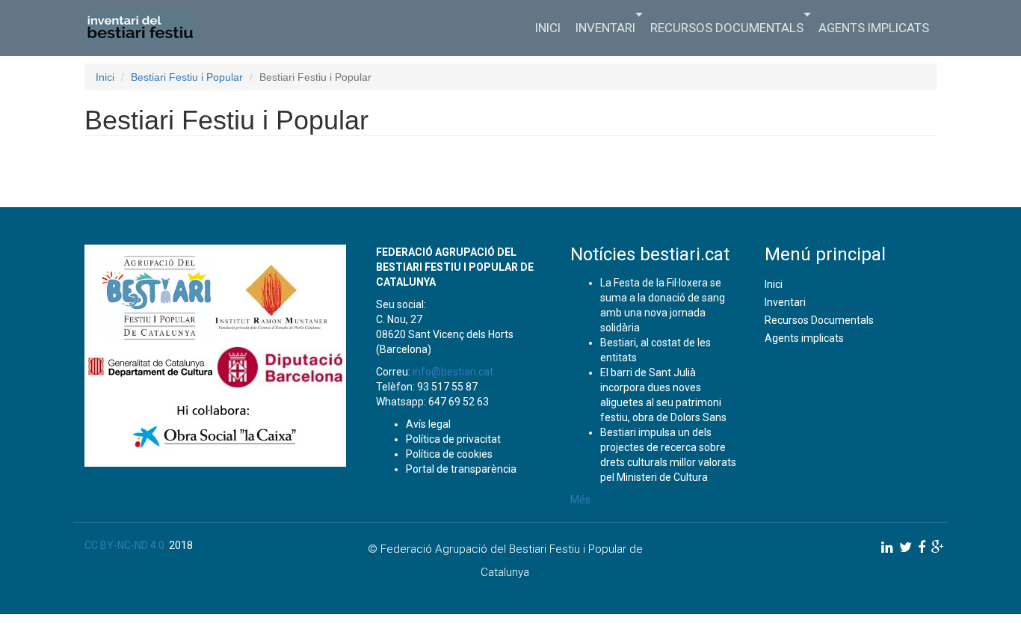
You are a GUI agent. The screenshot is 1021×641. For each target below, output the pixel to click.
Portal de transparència (461, 469)
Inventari (605, 27)
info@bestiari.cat (453, 372)
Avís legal (428, 424)
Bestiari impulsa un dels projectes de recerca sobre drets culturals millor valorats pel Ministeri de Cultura (668, 454)
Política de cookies (449, 454)
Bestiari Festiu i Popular (187, 77)
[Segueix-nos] (887, 547)
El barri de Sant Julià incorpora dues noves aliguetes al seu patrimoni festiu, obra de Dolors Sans (663, 394)
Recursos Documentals (726, 27)
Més (580, 500)
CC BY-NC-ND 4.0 (124, 545)
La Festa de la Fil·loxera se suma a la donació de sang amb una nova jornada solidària (662, 305)
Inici (548, 27)
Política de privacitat (453, 439)
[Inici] (146, 28)
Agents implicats (873, 27)
